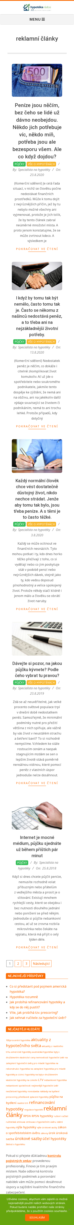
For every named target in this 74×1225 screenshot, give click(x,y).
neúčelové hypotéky (16, 1091)
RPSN (27, 1116)
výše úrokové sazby (47, 1127)
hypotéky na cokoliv (27, 1080)
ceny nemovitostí (39, 1057)
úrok (52, 1133)
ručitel (64, 1116)
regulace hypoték (33, 1109)
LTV (40, 1080)
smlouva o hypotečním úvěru (41, 1122)
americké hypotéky (21, 1052)
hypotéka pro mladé (55, 1068)
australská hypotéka (42, 1052)
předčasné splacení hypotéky (33, 1097)
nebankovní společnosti (18, 1085)
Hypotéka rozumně (24, 997)
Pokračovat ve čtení (37, 249)
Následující (41, 963)
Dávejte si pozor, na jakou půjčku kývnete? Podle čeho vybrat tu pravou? (37, 669)
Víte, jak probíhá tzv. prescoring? (34, 1012)
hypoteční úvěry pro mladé (31, 1063)
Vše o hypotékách (41, 164)
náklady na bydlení (49, 1091)
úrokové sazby (28, 1138)
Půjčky (19, 164)
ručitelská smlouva (15, 1122)
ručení (57, 1116)
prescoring (12, 1097)
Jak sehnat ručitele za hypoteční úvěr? (38, 1018)
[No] (69, 1210)
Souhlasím (37, 1217)
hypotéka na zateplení (31, 1068)
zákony (44, 1133)
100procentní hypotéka (18, 1040)
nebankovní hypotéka (55, 1080)
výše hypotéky (26, 1127)
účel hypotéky (54, 1138)
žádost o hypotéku (15, 1144)
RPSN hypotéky (42, 1116)
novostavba (33, 1091)
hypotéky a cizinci (15, 1074)
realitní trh (22, 1103)
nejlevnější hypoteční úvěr (44, 1085)
